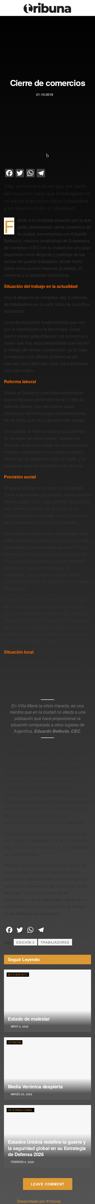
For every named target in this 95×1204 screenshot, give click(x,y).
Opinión (14, 1042)
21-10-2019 (44, 94)
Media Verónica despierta (35, 1086)
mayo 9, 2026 (19, 1026)
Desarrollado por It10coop (39, 1201)
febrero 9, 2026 (22, 1162)
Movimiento (18, 974)
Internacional (20, 1110)
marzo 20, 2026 (21, 1094)
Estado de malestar (29, 1018)
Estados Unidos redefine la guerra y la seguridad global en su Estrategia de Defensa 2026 (47, 1148)
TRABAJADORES (55, 942)
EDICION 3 (25, 942)
